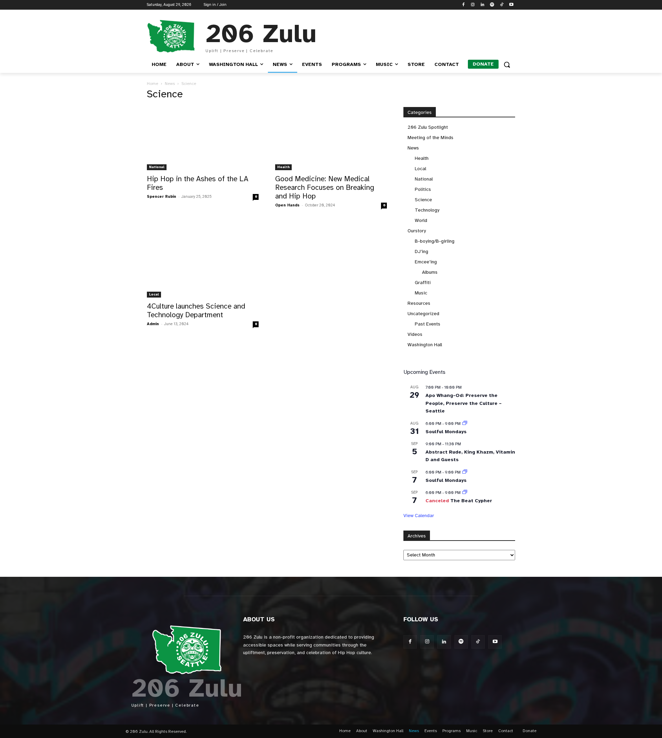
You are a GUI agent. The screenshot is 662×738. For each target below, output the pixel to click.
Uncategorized (423, 314)
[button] (507, 64)
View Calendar (418, 515)
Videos (415, 334)
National (156, 167)
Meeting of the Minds (430, 137)
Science (423, 200)
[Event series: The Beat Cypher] (464, 492)
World (421, 220)
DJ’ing (421, 251)
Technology (427, 210)
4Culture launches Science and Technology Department (196, 310)
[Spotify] (492, 5)
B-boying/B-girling (434, 241)
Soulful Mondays (446, 432)
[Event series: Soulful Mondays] (464, 423)
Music (421, 293)
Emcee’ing (426, 262)
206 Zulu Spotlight (428, 127)
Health (283, 167)
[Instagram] (473, 5)
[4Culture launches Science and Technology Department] (203, 260)
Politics (423, 189)
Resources (419, 303)
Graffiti (423, 282)
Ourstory (417, 231)
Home (152, 83)
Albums (430, 272)
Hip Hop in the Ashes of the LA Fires (197, 183)
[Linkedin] (483, 5)
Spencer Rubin (161, 196)
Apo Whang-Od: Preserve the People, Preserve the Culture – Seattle (463, 403)
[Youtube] (511, 5)
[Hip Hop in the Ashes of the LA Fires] (203, 138)
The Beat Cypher (471, 501)
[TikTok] (501, 5)
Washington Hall (425, 345)
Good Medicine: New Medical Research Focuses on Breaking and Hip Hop (324, 187)
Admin (153, 324)
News (170, 83)
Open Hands (287, 205)
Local (154, 294)
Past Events (427, 324)
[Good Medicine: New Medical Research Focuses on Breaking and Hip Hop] (331, 138)
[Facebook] (463, 5)
